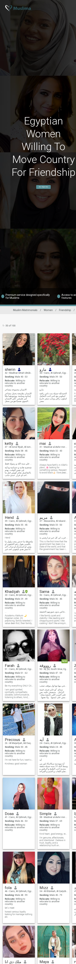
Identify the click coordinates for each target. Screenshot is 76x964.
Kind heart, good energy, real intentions (53, 834)
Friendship (65, 310)
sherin (10, 369)
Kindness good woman (16, 763)
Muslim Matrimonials (25, 310)
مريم (43, 517)
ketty (9, 443)
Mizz (43, 888)
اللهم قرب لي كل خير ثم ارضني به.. (53, 537)
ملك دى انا (13, 962)
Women (48, 310)
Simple (45, 814)
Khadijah (12, 591)
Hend (9, 517)
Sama (44, 591)
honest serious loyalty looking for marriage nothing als (18, 914)
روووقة (45, 665)
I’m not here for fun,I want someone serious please (19, 760)
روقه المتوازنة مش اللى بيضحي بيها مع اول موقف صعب (53, 686)
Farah (9, 665)
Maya (44, 962)
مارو (42, 369)
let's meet (9, 908)
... (5, 611)
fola (8, 888)
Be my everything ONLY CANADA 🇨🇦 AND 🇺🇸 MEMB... (19, 686)
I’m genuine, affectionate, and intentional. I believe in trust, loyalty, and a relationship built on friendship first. (52, 841)
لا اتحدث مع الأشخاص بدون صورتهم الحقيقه (53, 611)
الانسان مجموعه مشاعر (16, 389)
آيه (41, 739)
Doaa (9, 814)
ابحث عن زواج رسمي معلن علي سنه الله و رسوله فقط (19, 463)
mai (42, 443)
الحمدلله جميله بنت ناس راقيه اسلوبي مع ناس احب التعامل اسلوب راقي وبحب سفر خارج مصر (53, 397)
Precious (12, 739)
